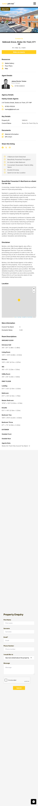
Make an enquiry (19, 52)
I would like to (8, 654)
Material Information (12, 134)
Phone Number (9, 646)
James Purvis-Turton (18, 81)
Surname (7, 628)
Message (7, 663)
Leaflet (15, 317)
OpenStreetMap (29, 317)
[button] (19, 20)
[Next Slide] (36, 20)
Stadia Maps (19, 317)
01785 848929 (20, 86)
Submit (19, 688)
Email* (6, 637)
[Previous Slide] (2, 20)
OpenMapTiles (24, 317)
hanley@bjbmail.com (12, 109)
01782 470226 (10, 106)
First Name (7, 620)
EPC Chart (8, 137)
